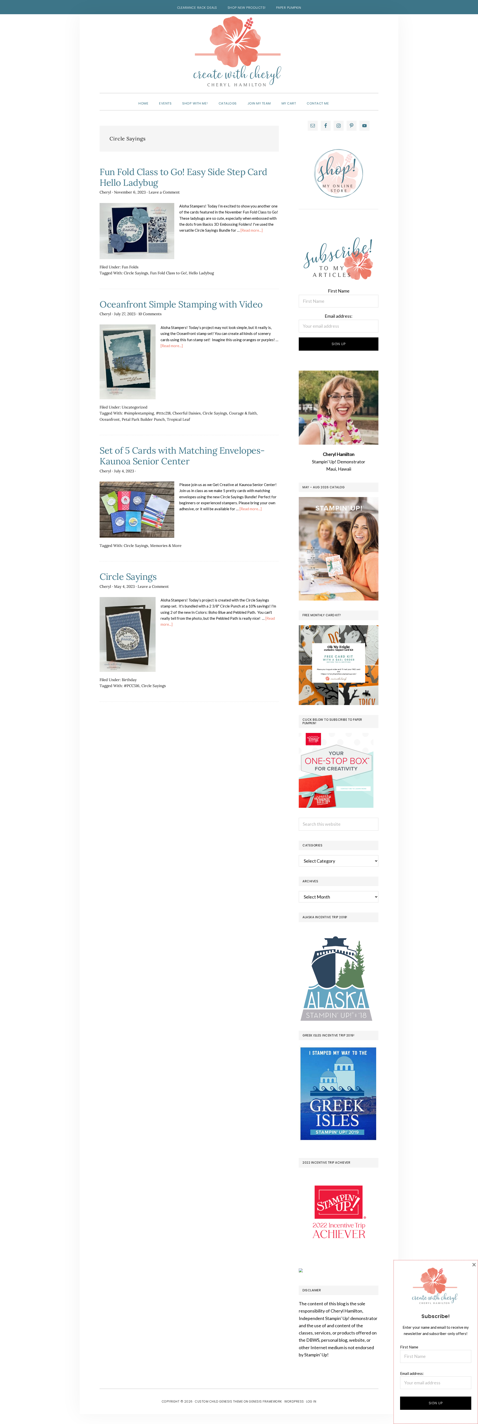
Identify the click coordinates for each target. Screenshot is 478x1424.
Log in (311, 1401)
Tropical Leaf (178, 419)
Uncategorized (134, 407)
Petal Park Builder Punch (143, 419)
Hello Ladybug (201, 273)
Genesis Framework (265, 1401)
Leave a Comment (164, 192)
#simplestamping (139, 413)
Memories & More (165, 545)
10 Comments (150, 313)
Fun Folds (130, 267)
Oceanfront (110, 419)
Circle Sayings (136, 273)
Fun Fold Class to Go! (168, 273)
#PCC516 (131, 685)
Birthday (129, 679)
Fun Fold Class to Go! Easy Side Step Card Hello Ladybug (183, 177)
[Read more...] (251, 230)
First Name (339, 291)
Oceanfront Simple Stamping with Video (181, 304)
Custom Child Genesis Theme (219, 1401)
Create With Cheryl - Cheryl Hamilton (239, 51)
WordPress (294, 1401)
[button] (340, 99)
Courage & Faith (243, 413)
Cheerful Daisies (187, 413)
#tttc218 (163, 413)
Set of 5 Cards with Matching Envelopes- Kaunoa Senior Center (182, 456)
